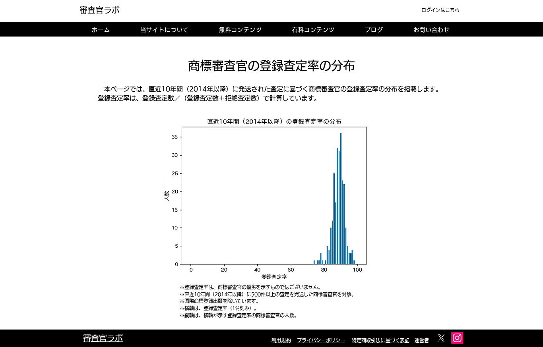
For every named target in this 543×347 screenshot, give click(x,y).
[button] (164, 29)
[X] (441, 338)
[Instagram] (457, 338)
